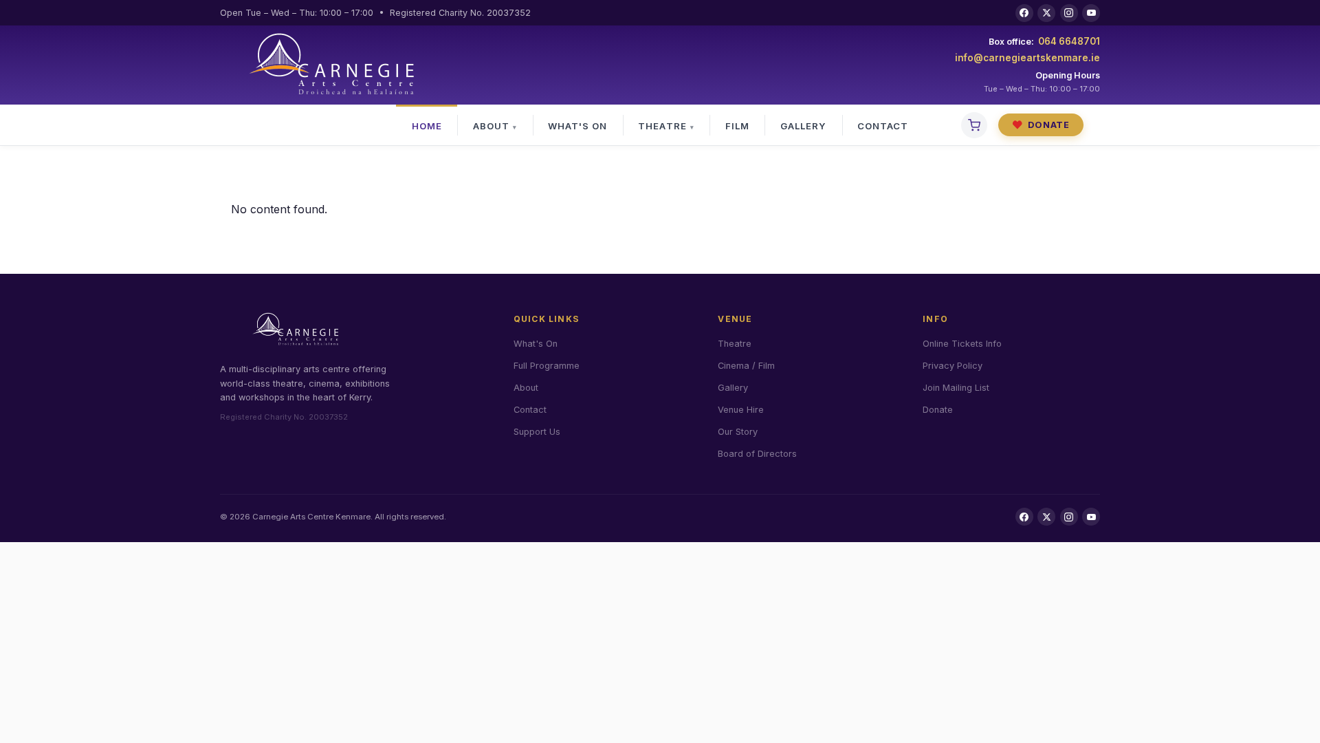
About (491, 125)
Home (427, 125)
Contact (882, 125)
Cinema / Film (746, 365)
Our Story (738, 432)
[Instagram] (1069, 13)
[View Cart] (974, 125)
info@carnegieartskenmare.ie (1027, 57)
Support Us (537, 432)
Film (737, 125)
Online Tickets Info (962, 343)
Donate (1041, 124)
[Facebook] (1024, 13)
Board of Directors (757, 454)
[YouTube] (1091, 13)
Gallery (803, 125)
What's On (577, 125)
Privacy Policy (952, 365)
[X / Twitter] (1046, 13)
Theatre (662, 125)
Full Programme (547, 365)
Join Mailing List (956, 388)
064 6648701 (1069, 41)
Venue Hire (741, 410)
